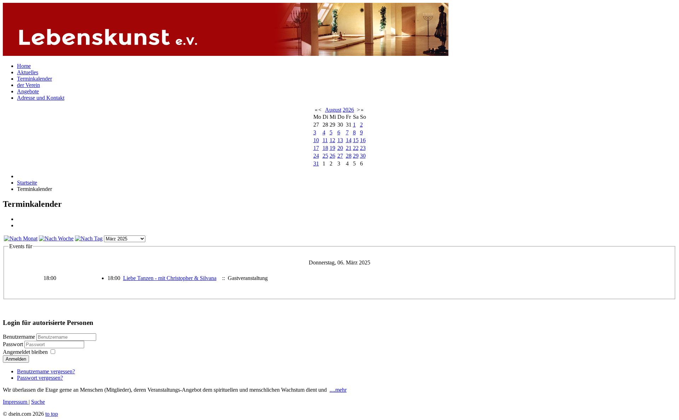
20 (340, 148)
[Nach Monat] (20, 238)
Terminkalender (34, 79)
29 (356, 156)
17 (316, 148)
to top (51, 414)
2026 (348, 110)
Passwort (13, 344)
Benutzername (19, 337)
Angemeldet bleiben (25, 352)
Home (24, 66)
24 (316, 156)
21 (349, 148)
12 (332, 140)
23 (363, 148)
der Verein (28, 85)
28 (349, 156)
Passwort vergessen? (40, 378)
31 (316, 164)
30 (363, 156)
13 (340, 140)
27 (340, 156)
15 (356, 140)
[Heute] (89, 238)
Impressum (16, 402)
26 (332, 156)
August (333, 110)
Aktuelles (27, 72)
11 (325, 140)
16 (363, 140)
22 (356, 148)
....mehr (338, 390)
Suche (38, 402)
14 (349, 140)
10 (316, 140)
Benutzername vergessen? (46, 371)
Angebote (28, 91)
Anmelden (16, 359)
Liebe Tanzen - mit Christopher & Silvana (169, 278)
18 (325, 148)
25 (325, 156)
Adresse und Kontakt (40, 98)
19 (332, 148)
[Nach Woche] (56, 238)
